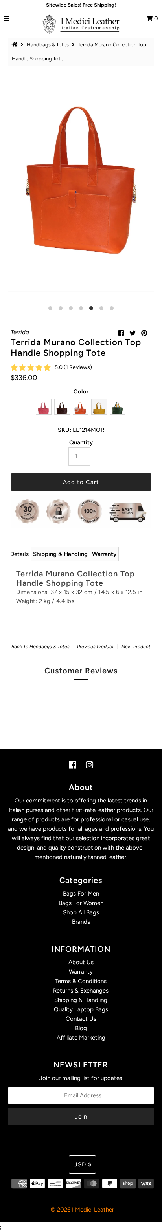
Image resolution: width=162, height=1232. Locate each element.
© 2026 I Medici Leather (82, 1209)
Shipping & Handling (60, 554)
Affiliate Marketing (81, 1037)
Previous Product (95, 646)
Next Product (136, 646)
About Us (81, 962)
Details (19, 554)
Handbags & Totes (48, 45)
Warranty (104, 554)
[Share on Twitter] (132, 333)
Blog (81, 1028)
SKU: (64, 429)
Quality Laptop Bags (81, 1009)
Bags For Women (81, 903)
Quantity (81, 442)
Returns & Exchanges (81, 990)
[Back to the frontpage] (16, 45)
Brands (81, 921)
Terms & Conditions (81, 981)
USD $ (82, 1164)
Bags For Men (81, 893)
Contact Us (81, 1018)
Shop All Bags (81, 912)
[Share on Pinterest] (144, 333)
